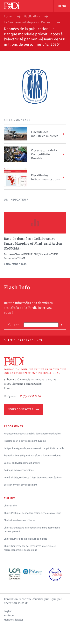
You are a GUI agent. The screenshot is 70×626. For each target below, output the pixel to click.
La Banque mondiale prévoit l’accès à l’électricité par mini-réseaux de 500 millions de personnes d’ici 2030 (28, 22)
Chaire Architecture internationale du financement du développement (32, 529)
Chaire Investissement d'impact (20, 520)
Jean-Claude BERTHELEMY (23, 254)
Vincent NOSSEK (48, 254)
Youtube (9, 615)
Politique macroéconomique (19, 470)
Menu (62, 6)
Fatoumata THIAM (14, 258)
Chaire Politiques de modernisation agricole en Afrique (32, 513)
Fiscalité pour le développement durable (25, 441)
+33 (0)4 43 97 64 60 (29, 396)
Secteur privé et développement (20, 485)
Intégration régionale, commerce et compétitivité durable (34, 448)
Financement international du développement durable (32, 433)
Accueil (8, 17)
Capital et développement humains (22, 463)
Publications (32, 17)
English (8, 611)
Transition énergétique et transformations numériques (32, 455)
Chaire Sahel (10, 505)
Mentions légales (13, 620)
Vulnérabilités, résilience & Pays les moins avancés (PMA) (33, 477)
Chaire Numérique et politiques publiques (25, 539)
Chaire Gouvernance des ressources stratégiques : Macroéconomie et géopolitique (30, 548)
